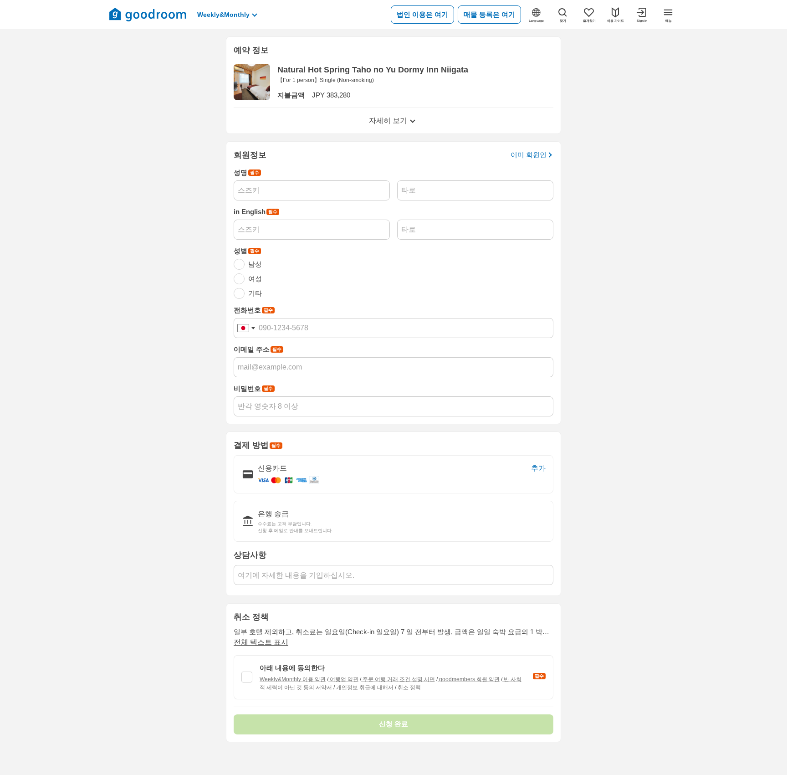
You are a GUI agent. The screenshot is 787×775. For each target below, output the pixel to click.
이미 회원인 (529, 155)
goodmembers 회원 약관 (469, 679)
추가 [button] (538, 468)
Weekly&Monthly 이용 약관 (293, 679)
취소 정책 (408, 687)
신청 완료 (393, 724)
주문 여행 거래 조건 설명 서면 (398, 679)
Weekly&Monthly (223, 14)
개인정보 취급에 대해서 (364, 687)
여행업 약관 (343, 679)
